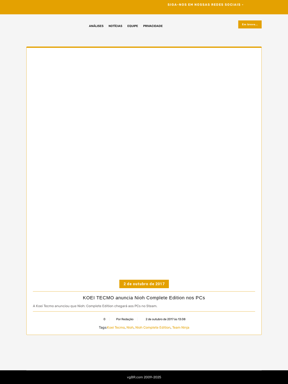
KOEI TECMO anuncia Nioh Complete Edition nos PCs (144, 297)
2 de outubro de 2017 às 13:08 (165, 319)
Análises (96, 26)
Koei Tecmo (116, 327)
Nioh (130, 327)
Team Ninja (180, 327)
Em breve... (250, 24)
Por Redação (124, 319)
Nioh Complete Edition (153, 327)
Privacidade (153, 26)
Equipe (132, 26)
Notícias (115, 26)
